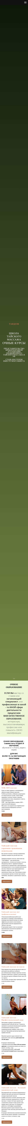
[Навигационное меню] (25, 2)
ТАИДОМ (14, 323)
